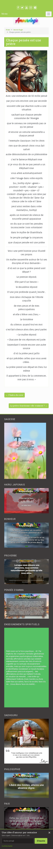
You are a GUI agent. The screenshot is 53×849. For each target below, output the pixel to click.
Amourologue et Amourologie (26, 3)
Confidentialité (7, 846)
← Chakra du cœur (14, 395)
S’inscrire (41, 841)
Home (8, 30)
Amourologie (18, 30)
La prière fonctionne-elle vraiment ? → (28, 405)
